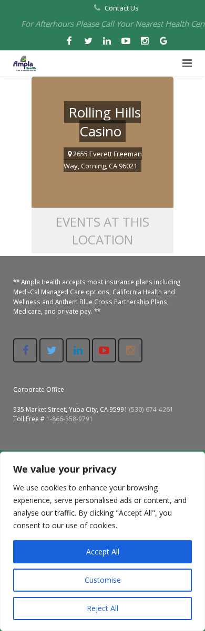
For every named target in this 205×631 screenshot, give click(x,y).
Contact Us (122, 8)
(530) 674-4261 (151, 409)
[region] (102, 541)
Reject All (102, 608)
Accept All (102, 552)
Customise (103, 580)
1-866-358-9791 (69, 418)
